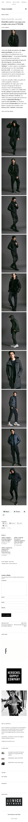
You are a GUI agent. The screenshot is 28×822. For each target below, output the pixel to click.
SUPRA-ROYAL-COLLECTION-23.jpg (15, 762)
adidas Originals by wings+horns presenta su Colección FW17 (6, 550)
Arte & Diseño (16, 2)
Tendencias (14, 563)
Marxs (7, 27)
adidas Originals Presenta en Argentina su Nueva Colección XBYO (19, 540)
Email (3, 602)
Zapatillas (8, 2)
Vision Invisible (6, 9)
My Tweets (4, 776)
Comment (4, 580)
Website (3, 607)
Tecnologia (23, 2)
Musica (14, 4)
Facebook (4, 783)
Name (3, 597)
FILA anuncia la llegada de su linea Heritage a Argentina (7, 625)
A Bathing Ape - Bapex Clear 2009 (15, 758)
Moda (3, 2)
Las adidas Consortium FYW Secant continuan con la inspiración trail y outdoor (16, 754)
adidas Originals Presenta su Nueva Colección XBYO (6, 539)
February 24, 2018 (10, 19)
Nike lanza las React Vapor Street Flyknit (20, 625)
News (7, 14)
